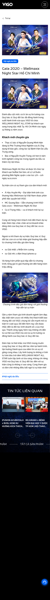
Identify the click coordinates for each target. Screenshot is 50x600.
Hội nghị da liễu (10, 61)
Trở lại (7, 18)
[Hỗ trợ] (44, 582)
